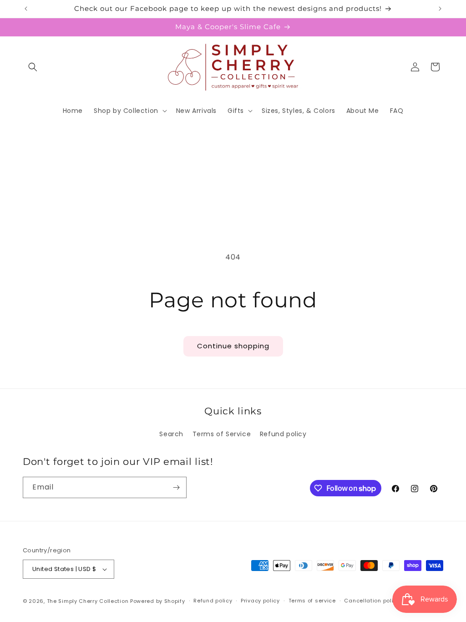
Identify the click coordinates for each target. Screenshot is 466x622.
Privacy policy (260, 600)
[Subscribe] (176, 487)
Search (171, 433)
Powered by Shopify (157, 601)
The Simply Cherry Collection (88, 601)
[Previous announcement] (26, 8)
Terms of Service (221, 433)
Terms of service (312, 600)
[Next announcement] (440, 8)
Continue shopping (233, 346)
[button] (33, 67)
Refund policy (283, 433)
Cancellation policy (372, 600)
